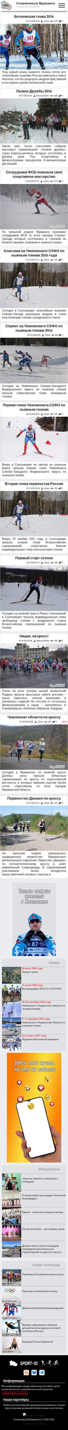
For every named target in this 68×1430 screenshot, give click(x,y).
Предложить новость (15, 1393)
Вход (42, 1423)
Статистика (29, 1423)
